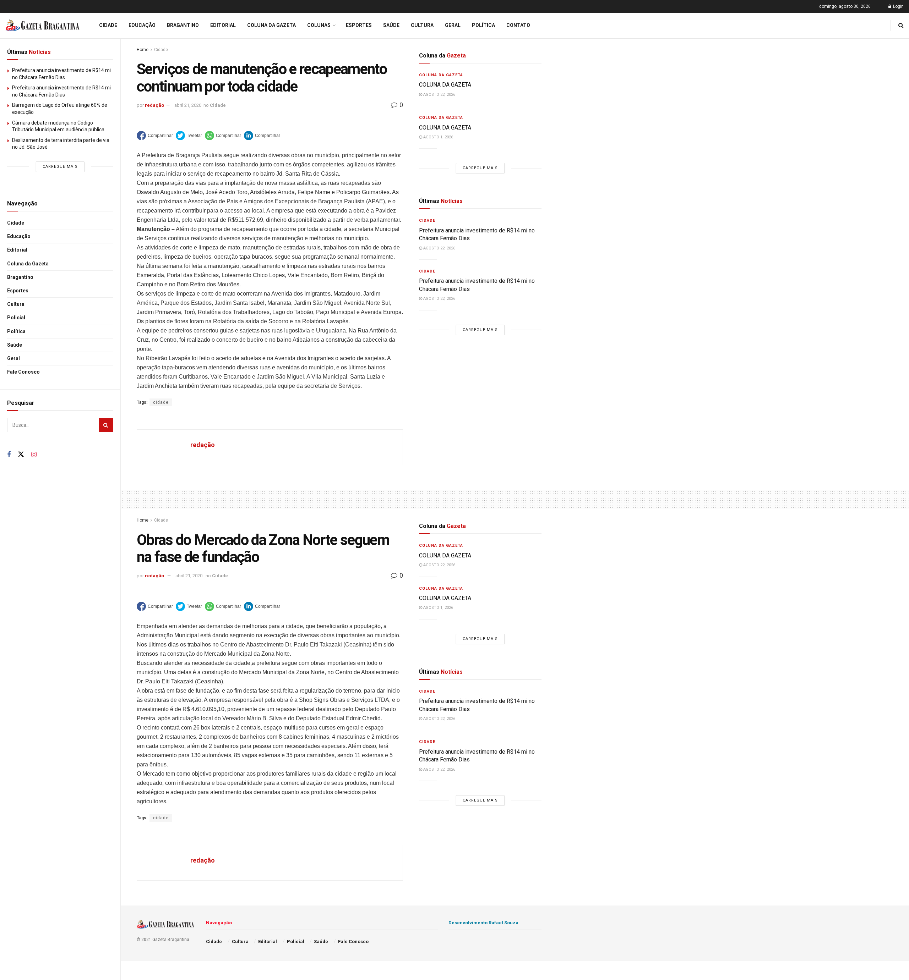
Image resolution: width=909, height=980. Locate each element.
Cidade (15, 223)
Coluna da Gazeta (28, 263)
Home (142, 49)
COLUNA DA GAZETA (445, 84)
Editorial (17, 250)
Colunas (319, 25)
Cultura (16, 304)
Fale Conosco (23, 372)
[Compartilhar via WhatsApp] (223, 135)
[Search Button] (106, 425)
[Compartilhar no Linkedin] (262, 135)
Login (898, 6)
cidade (161, 402)
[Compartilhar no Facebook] (155, 135)
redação (154, 105)
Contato (518, 25)
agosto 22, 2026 (438, 94)
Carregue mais (60, 166)
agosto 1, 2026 (437, 137)
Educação (19, 236)
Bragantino (20, 277)
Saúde (14, 345)
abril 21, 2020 (187, 105)
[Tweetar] (189, 135)
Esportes (17, 290)
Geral (13, 358)
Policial (16, 317)
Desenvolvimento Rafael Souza (483, 922)
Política (16, 331)
